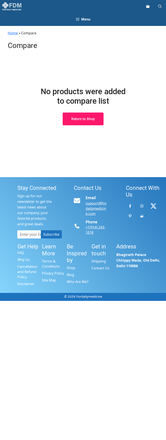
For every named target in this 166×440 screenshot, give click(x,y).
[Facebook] (130, 206)
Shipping (98, 261)
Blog (70, 274)
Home (13, 33)
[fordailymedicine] (12, 6)
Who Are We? (77, 281)
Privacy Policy (53, 273)
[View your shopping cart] (148, 6)
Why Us (23, 259)
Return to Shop (83, 119)
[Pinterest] (130, 216)
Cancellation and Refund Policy (27, 271)
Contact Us (100, 268)
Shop (71, 267)
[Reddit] (141, 216)
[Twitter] (153, 206)
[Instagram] (141, 206)
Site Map (49, 280)
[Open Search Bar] (160, 6)
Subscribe (51, 234)
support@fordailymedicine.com (96, 208)
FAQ (20, 252)
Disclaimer (26, 283)
